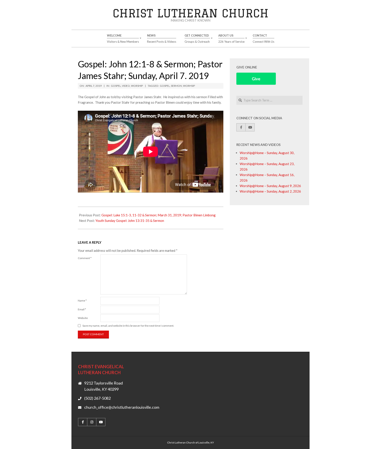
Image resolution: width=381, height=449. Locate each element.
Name (82, 300)
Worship (137, 85)
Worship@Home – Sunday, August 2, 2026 (270, 191)
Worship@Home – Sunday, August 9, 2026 (270, 186)
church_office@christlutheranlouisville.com (121, 407)
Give (256, 78)
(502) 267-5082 (97, 398)
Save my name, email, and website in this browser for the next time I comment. (128, 325)
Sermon (176, 85)
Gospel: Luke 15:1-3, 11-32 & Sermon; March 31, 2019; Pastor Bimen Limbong (158, 215)
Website (83, 318)
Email (82, 309)
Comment (85, 258)
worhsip (189, 85)
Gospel (116, 85)
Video (126, 85)
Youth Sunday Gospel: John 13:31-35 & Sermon (129, 221)
